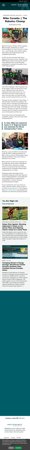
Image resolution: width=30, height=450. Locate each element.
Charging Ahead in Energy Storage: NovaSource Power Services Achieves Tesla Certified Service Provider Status (13, 266)
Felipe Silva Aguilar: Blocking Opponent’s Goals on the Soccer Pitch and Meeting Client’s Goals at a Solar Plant (14, 227)
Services (19, 437)
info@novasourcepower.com (11, 188)
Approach (6, 437)
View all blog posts (8, 203)
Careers (13, 437)
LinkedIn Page (12, 190)
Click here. (22, 418)
